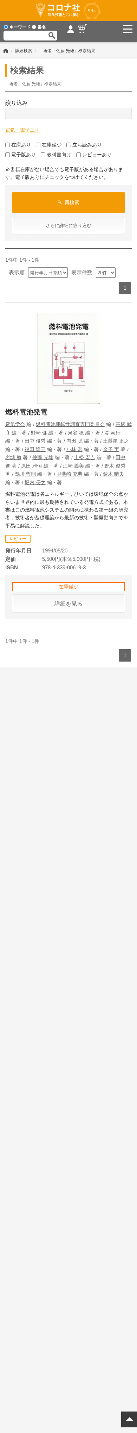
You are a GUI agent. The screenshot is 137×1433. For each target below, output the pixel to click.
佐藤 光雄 (42, 457)
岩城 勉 (13, 457)
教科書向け (59, 154)
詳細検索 (23, 50)
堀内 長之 (35, 482)
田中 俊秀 (35, 441)
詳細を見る (68, 604)
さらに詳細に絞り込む (68, 225)
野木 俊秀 (114, 466)
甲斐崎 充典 (70, 474)
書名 (42, 27)
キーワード (20, 27)
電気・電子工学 (22, 130)
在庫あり (21, 145)
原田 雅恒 (31, 466)
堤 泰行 (112, 433)
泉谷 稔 (76, 433)
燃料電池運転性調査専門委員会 (70, 424)
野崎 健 (39, 433)
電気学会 (15, 424)
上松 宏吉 (84, 457)
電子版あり (23, 154)
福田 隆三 (35, 449)
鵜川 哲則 (25, 474)
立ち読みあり (87, 145)
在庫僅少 (51, 145)
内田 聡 (74, 441)
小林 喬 (74, 449)
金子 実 (111, 449)
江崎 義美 (73, 466)
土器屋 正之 (116, 441)
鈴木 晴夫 (113, 474)
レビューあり (97, 154)
